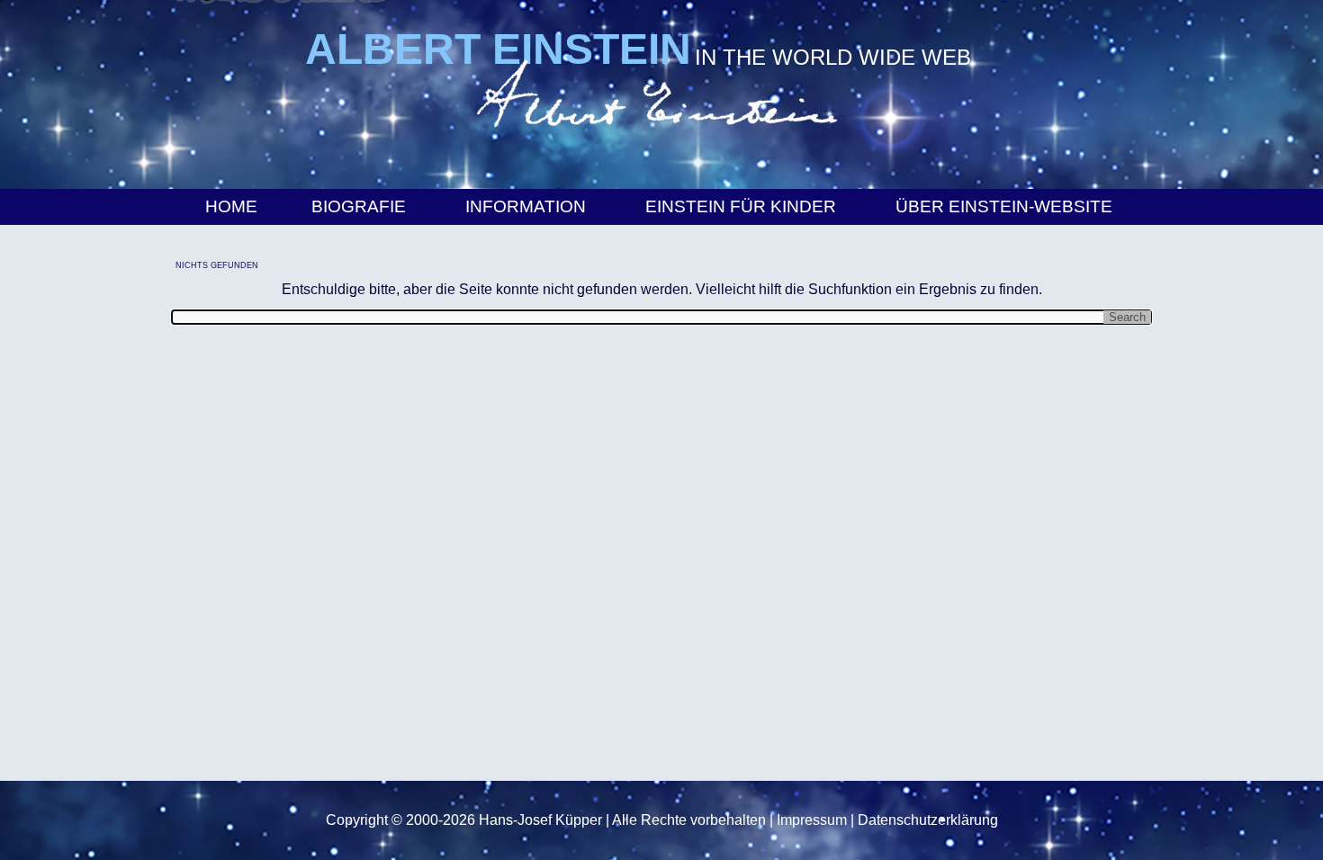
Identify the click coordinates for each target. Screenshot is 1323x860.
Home (231, 206)
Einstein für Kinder (740, 206)
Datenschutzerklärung (928, 820)
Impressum (812, 820)
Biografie (358, 206)
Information (525, 206)
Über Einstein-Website (1004, 206)
